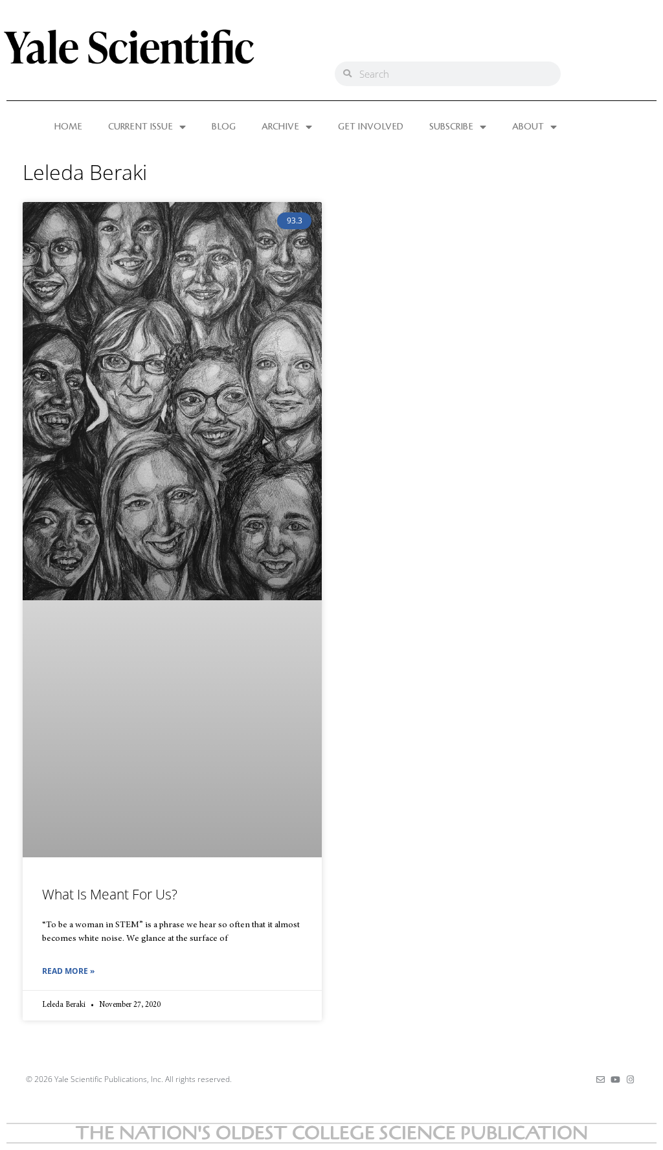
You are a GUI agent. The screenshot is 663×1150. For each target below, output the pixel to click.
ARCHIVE (280, 127)
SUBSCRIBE (451, 127)
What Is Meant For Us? (109, 894)
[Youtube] (615, 1080)
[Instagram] (630, 1080)
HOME (68, 127)
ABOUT (528, 127)
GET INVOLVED (370, 127)
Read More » (68, 970)
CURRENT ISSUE (140, 127)
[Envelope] (600, 1080)
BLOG (224, 127)
